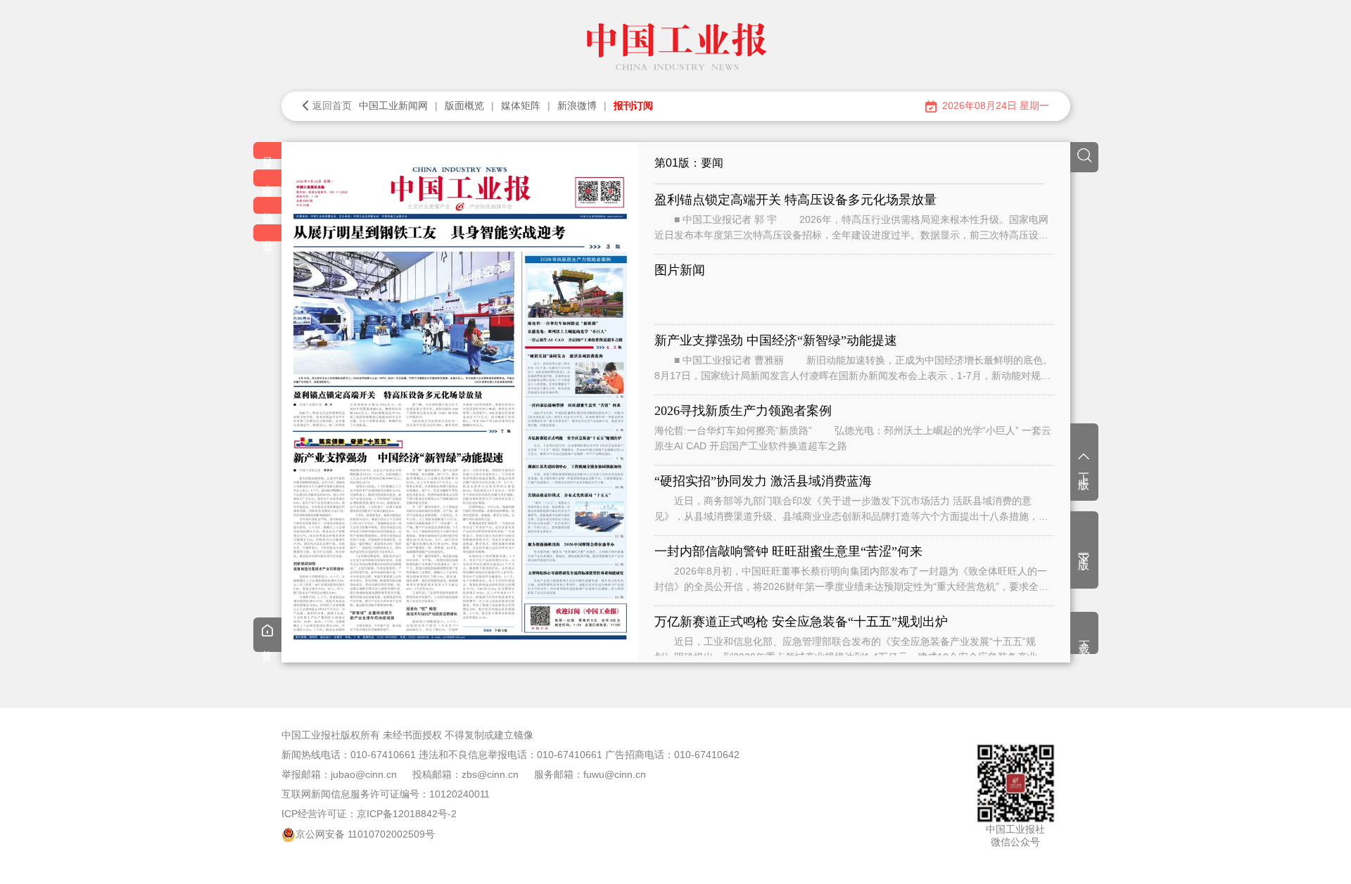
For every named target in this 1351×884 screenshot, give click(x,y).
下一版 (1084, 549)
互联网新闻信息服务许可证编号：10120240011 (385, 794)
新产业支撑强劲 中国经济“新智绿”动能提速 (775, 340)
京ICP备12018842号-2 (407, 813)
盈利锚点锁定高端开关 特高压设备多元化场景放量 (795, 200)
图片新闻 (679, 270)
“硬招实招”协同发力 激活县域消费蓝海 (763, 481)
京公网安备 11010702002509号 (365, 834)
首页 (267, 645)
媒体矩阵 (520, 105)
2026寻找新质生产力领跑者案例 (743, 411)
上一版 (1084, 469)
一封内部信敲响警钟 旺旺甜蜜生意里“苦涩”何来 (788, 551)
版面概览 (464, 105)
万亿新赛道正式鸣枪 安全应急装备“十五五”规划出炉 (801, 622)
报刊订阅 (633, 105)
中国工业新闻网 (393, 105)
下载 (1085, 634)
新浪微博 (577, 105)
